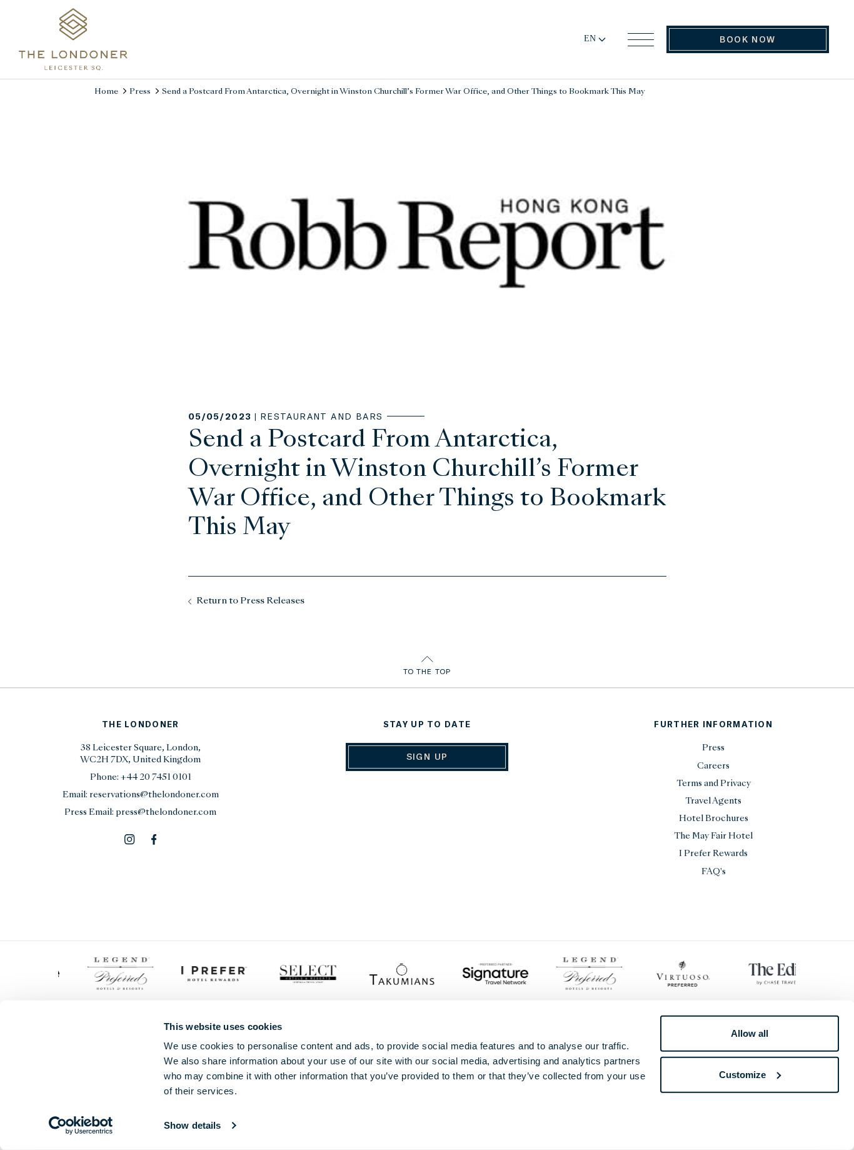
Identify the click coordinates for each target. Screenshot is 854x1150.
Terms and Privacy (713, 784)
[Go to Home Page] (73, 39)
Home (106, 92)
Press (140, 92)
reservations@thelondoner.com (154, 795)
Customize (742, 1074)
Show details (192, 1125)
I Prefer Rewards (713, 854)
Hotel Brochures (713, 819)
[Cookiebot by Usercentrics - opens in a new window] (81, 1125)
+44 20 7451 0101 (156, 778)
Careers (713, 766)
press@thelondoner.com (166, 813)
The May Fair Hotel (713, 836)
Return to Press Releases (249, 601)
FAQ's (713, 872)
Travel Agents (713, 801)
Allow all (749, 1033)
